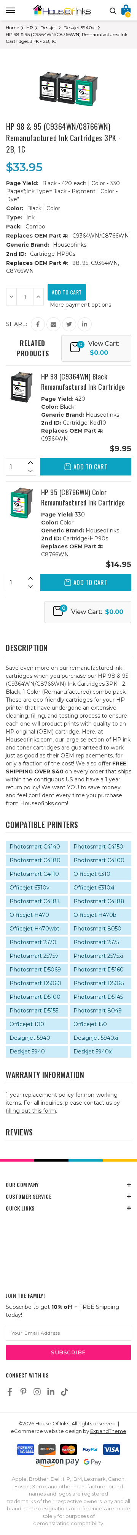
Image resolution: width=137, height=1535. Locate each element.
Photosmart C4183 (35, 901)
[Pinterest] (23, 1392)
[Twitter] (69, 324)
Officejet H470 (29, 915)
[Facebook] (38, 324)
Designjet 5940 (30, 1037)
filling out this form (31, 1110)
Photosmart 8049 (97, 1010)
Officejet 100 (27, 1024)
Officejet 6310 (91, 874)
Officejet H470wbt (34, 928)
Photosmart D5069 (35, 969)
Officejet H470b (94, 915)
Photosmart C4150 (98, 846)
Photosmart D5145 (98, 996)
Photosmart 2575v (34, 955)
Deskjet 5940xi (93, 1051)
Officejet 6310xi (93, 887)
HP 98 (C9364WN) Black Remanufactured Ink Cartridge (83, 382)
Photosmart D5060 (35, 983)
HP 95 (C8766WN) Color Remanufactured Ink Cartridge (83, 497)
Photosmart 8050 (97, 928)
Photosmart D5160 (98, 969)
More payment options (80, 304)
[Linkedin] (84, 324)
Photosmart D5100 (35, 996)
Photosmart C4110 (34, 874)
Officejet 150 (90, 1024)
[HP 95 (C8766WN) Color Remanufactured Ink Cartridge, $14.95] (21, 503)
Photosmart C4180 (35, 860)
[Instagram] (37, 1392)
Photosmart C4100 (98, 860)
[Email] (53, 324)
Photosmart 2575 (96, 942)
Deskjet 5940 (27, 1051)
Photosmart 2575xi (98, 955)
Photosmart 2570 (33, 942)
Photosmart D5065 (98, 983)
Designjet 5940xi (95, 1037)
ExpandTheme (108, 1431)
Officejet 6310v (29, 887)
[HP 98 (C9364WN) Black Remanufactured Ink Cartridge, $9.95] (21, 387)
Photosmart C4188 (98, 901)
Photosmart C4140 (35, 846)
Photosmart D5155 (34, 1010)
